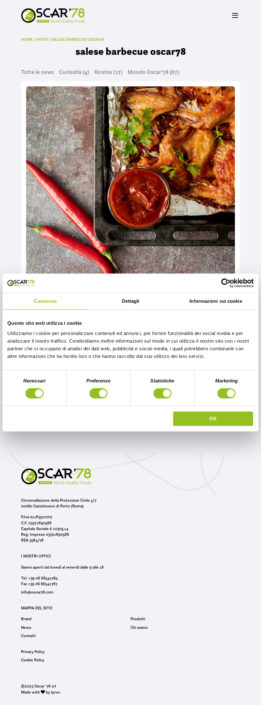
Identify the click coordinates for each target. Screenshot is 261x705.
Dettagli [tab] (130, 301)
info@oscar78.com (37, 591)
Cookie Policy (32, 659)
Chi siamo (139, 627)
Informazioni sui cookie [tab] (215, 301)
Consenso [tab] (45, 301)
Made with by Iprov (40, 691)
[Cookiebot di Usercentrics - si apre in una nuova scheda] (226, 283)
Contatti (28, 635)
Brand (26, 618)
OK (213, 418)
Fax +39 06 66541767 (39, 583)
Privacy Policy (33, 651)
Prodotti (137, 618)
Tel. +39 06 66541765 (39, 577)
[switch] (98, 394)
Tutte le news (37, 72)
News (26, 627)
